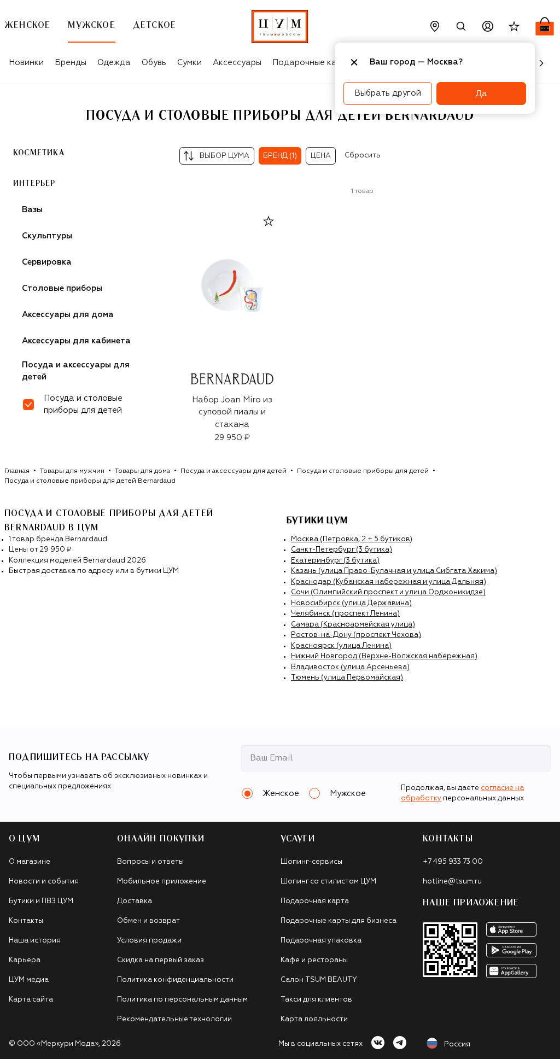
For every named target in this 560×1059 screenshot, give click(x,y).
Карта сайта (31, 999)
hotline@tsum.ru (452, 881)
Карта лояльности (314, 1019)
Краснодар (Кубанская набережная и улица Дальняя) (388, 582)
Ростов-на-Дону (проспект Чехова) (356, 635)
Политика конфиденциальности (175, 980)
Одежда (114, 62)
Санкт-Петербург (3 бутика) (341, 549)
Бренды (70, 62)
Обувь (154, 62)
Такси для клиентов (316, 999)
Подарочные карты (312, 62)
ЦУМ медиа (29, 980)
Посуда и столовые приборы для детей (363, 471)
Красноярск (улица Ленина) (341, 646)
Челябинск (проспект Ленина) (345, 613)
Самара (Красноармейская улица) (353, 624)
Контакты (26, 921)
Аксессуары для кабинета (76, 341)
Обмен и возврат (148, 921)
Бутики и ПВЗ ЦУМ (41, 901)
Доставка (134, 901)
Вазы (32, 210)
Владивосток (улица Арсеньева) (350, 667)
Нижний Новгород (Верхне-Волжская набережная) (384, 656)
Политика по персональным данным (182, 999)
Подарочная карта (315, 901)
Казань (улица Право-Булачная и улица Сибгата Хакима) (394, 571)
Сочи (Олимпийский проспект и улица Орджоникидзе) (388, 592)
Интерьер (34, 184)
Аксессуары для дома (68, 315)
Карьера (24, 960)
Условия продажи (149, 940)
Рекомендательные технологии (174, 1019)
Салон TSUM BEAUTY (319, 980)
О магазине (29, 861)
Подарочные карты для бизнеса (338, 921)
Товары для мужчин (72, 471)
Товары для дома (142, 471)
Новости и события (44, 881)
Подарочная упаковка (321, 940)
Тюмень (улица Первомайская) (347, 677)
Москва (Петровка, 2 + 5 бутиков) (351, 539)
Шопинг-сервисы (311, 861)
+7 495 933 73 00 (453, 861)
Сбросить (363, 155)
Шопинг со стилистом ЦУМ (328, 881)
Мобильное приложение (161, 881)
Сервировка (47, 262)
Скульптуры (47, 236)
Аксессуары (237, 62)
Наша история (35, 940)
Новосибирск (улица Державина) (351, 603)
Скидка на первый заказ (160, 960)
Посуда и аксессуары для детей (76, 371)
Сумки (189, 62)
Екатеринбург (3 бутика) (335, 560)
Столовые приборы (62, 288)
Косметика (39, 153)
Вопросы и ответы (150, 861)
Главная (17, 471)
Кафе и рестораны (314, 960)
